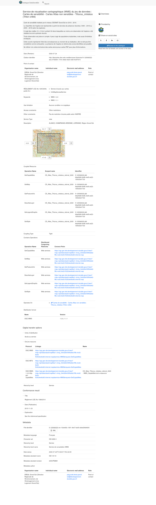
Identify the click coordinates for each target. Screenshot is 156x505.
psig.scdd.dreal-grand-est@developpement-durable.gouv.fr (74, 74)
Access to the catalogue (117, 45)
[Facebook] (106, 40)
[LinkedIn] (112, 40)
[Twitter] (100, 40)
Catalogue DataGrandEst (30, 3)
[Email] (117, 40)
